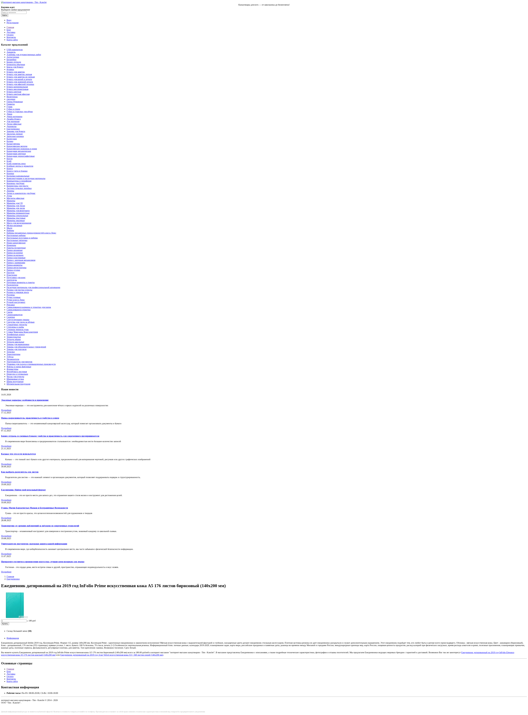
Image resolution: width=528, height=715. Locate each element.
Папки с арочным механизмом (21, 260)
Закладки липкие (15, 134)
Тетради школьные (15, 342)
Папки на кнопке (15, 253)
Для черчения (13, 121)
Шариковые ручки (15, 379)
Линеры (10, 191)
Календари (12, 139)
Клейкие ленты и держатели (20, 166)
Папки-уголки (13, 270)
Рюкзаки (11, 305)
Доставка (11, 32)
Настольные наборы (16, 235)
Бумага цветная (14, 92)
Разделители (12, 285)
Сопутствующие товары (18, 319)
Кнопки (10, 173)
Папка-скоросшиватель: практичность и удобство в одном (30, 418)
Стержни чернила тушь (18, 329)
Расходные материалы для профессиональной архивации (33, 287)
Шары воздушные (15, 381)
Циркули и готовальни (17, 374)
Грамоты (11, 104)
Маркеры (11, 201)
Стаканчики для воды (17, 324)
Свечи (10, 312)
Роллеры (11, 295)
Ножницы (11, 245)
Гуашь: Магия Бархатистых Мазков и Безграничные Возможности (34, 508)
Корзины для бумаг (16, 183)
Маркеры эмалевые (16, 220)
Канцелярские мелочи (17, 146)
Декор (9, 114)
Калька (10, 141)
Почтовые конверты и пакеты (21, 282)
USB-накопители (15, 49)
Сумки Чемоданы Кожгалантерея (22, 332)
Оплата (10, 35)
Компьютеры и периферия (19, 181)
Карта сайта (12, 40)
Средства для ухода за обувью (21, 322)
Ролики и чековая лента (18, 292)
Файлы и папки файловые (19, 366)
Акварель (11, 52)
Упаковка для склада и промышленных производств (31, 364)
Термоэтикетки (14, 337)
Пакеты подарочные (16, 248)
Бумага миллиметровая (17, 89)
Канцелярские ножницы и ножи (22, 149)
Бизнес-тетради (14, 62)
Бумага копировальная (17, 87)
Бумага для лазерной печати (20, 82)
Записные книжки (15, 136)
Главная (10, 27)
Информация (13, 638)
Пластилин (12, 275)
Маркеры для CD (15, 203)
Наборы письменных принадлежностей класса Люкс (31, 233)
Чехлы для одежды (15, 376)
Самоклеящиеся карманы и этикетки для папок (29, 307)
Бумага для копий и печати (19, 79)
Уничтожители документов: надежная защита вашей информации (34, 544)
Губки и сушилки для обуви (20, 111)
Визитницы (12, 96)
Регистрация (12, 22)
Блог (9, 30)
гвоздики (11, 99)
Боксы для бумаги (15, 67)
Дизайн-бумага (14, 119)
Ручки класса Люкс (16, 300)
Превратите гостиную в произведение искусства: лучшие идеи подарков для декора (42, 561)
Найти (4, 15)
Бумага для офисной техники (20, 84)
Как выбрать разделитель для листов (19, 472)
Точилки (11, 352)
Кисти (10, 158)
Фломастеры (12, 369)
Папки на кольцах (15, 255)
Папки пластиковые (16, 257)
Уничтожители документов (19, 362)
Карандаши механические (19, 151)
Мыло (9, 228)
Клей (9, 161)
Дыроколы (11, 126)
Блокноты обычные (16, 64)
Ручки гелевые (13, 297)
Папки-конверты (14, 265)
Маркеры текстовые (16, 218)
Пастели (10, 272)
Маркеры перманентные (18, 213)
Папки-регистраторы (16, 267)
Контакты (11, 37)
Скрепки (11, 317)
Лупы (9, 196)
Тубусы (10, 357)
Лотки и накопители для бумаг (21, 193)
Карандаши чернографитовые (21, 156)
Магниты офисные (15, 198)
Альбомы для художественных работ (24, 54)
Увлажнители (13, 359)
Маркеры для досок (16, 208)
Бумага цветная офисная (18, 94)
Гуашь (9, 106)
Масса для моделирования (19, 223)
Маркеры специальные (17, 215)
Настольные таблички (17, 240)
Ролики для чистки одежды (19, 290)
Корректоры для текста (17, 186)
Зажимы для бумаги (16, 131)
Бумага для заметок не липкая (21, 77)
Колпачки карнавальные (18, 176)
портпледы (12, 280)
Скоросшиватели (15, 314)
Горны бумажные (15, 101)
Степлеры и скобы (15, 327)
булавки (10, 69)
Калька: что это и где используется (18, 454)
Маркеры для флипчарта (18, 210)
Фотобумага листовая (17, 371)
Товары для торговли (17, 349)
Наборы (10, 230)
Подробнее (6, 410)
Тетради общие (14, 339)
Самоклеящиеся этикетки (19, 310)
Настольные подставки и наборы (22, 238)
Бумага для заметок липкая (19, 74)
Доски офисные (14, 124)
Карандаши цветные (16, 153)
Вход (9, 20)
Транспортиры (13, 354)
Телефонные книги (16, 334)
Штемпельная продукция (18, 384)
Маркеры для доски (16, 205)
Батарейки (11, 59)
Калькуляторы (13, 144)
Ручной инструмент (16, 302)
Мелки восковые (14, 225)
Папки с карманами (16, 262)
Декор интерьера (14, 116)
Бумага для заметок (16, 72)
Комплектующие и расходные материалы (26, 178)
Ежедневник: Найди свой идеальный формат (23, 490)
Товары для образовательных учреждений (26, 347)
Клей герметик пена (16, 163)
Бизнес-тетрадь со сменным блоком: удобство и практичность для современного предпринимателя (50, 436)
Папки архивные (15, 250)
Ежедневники (13, 129)
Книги (10, 168)
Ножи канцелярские (16, 243)
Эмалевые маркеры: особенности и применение (25, 400)
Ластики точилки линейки (19, 188)
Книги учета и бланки (17, 171)
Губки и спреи (13, 109)
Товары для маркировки (18, 344)
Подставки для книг (16, 277)
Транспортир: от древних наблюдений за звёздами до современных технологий (40, 526)
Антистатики (13, 57)
